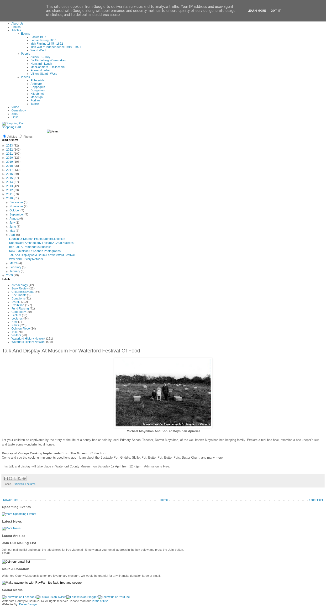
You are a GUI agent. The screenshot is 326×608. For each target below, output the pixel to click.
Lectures (17, 318)
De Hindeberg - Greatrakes (48, 60)
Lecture (16, 315)
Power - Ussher (41, 70)
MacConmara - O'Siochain (48, 67)
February (16, 267)
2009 (10, 275)
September (17, 214)
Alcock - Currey (40, 57)
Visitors (16, 335)
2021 (10, 153)
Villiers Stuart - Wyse (44, 73)
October (15, 210)
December (17, 202)
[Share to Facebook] (19, 478)
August (14, 218)
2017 (10, 170)
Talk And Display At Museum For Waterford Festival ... (43, 255)
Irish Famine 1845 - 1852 (47, 43)
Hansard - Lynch (41, 63)
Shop (14, 113)
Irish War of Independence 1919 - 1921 (56, 47)
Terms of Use (99, 601)
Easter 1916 (38, 37)
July (13, 222)
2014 (10, 182)
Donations (18, 298)
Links (14, 117)
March (14, 263)
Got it (276, 10)
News (15, 325)
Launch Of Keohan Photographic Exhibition (37, 239)
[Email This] (6, 478)
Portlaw (35, 100)
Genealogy (18, 110)
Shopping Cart (11, 127)
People (25, 53)
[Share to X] (15, 478)
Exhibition (17, 305)
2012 (10, 190)
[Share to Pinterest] (24, 478)
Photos (16, 27)
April (13, 234)
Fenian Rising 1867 (43, 40)
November (17, 206)
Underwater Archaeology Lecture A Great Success (41, 243)
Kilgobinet (37, 93)
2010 (10, 198)
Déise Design (28, 604)
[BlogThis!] (10, 478)
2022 (10, 149)
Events (25, 33)
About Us (17, 23)
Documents (18, 295)
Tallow (35, 103)
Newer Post (10, 500)
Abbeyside (37, 80)
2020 (10, 157)
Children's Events (22, 292)
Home (164, 500)
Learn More (256, 10)
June (13, 226)
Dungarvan (38, 90)
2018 (10, 166)
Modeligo (37, 97)
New (14, 322)
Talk (14, 332)
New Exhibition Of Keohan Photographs (35, 251)
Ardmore (36, 83)
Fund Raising (20, 308)
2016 (10, 174)
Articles (16, 30)
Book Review (20, 288)
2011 (10, 194)
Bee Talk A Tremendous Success (30, 247)
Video (15, 107)
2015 (10, 178)
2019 (10, 161)
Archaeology (19, 285)
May (13, 230)
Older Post (316, 500)
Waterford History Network (26, 259)
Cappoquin (38, 87)
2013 (10, 186)
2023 (10, 145)
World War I (38, 50)
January (15, 271)
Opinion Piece (20, 328)
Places (25, 77)
